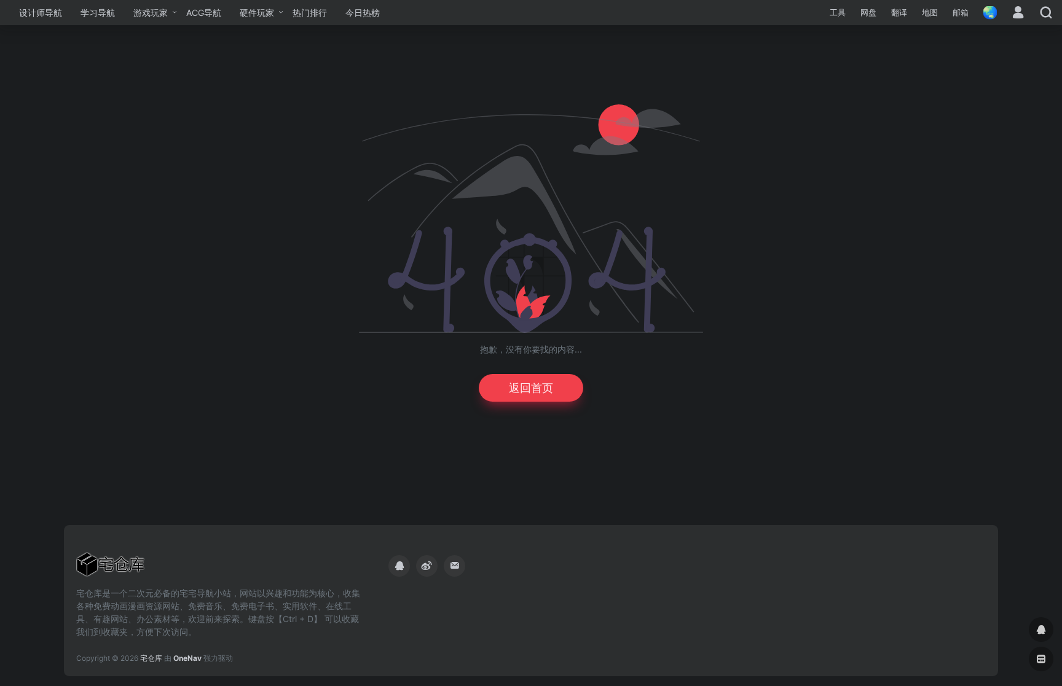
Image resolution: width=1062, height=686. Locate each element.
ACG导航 (203, 12)
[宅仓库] (110, 568)
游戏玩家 (150, 12)
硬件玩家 (257, 12)
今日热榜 (362, 12)
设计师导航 (40, 12)
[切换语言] (986, 12)
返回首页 (531, 387)
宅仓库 (151, 658)
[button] (838, 13)
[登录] (1018, 13)
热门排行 (310, 12)
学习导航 (98, 12)
